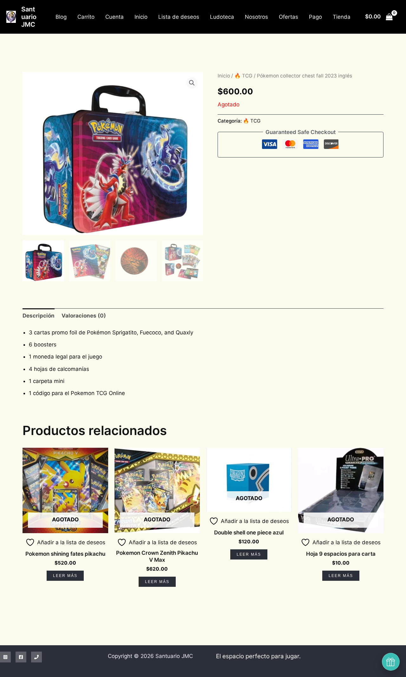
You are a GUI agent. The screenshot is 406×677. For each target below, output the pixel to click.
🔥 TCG (243, 76)
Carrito (86, 17)
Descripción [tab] (39, 315)
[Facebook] (21, 657)
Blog (61, 17)
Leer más (65, 575)
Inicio (140, 17)
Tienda (341, 17)
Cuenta (114, 17)
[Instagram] (5, 657)
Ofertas (288, 17)
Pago (315, 17)
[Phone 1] (36, 657)
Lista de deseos (178, 17)
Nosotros (256, 17)
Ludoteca (222, 17)
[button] (192, 83)
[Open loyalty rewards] (391, 662)
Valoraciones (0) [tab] (84, 315)
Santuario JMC (28, 16)
